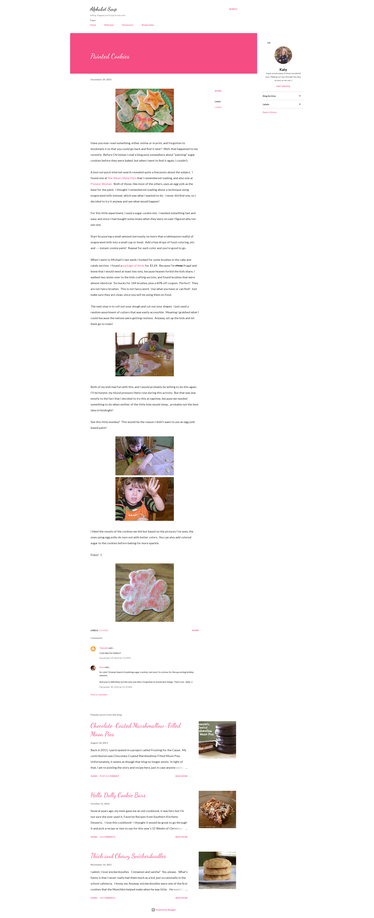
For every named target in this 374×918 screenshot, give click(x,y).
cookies (218, 107)
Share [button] (218, 91)
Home (93, 25)
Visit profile (283, 86)
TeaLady (103, 647)
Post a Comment (99, 694)
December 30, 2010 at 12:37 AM (115, 687)
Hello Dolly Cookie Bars (118, 795)
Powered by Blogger (165, 909)
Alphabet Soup (103, 9)
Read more (181, 776)
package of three (133, 265)
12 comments (107, 837)
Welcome (109, 25)
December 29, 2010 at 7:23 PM (115, 657)
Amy (101, 667)
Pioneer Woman (101, 184)
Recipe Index (148, 25)
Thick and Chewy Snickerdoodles (128, 856)
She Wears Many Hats (122, 178)
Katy (283, 69)
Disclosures (127, 25)
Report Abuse (270, 112)
